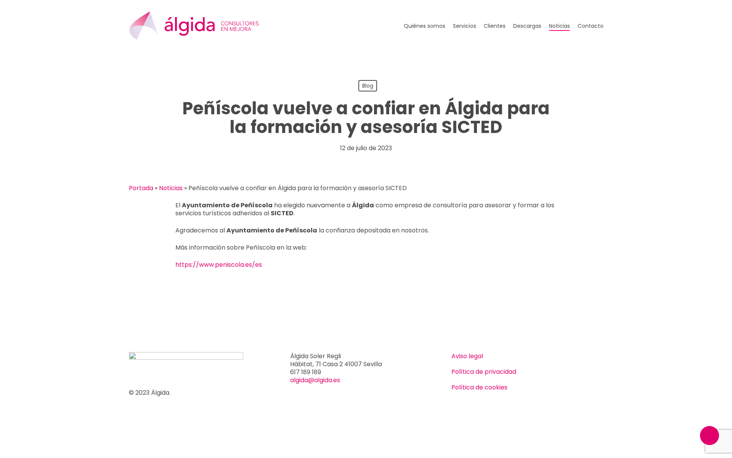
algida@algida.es (315, 380)
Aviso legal (467, 356)
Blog (367, 86)
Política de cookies (479, 387)
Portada (141, 188)
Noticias (171, 188)
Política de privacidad (483, 371)
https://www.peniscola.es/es (218, 264)
